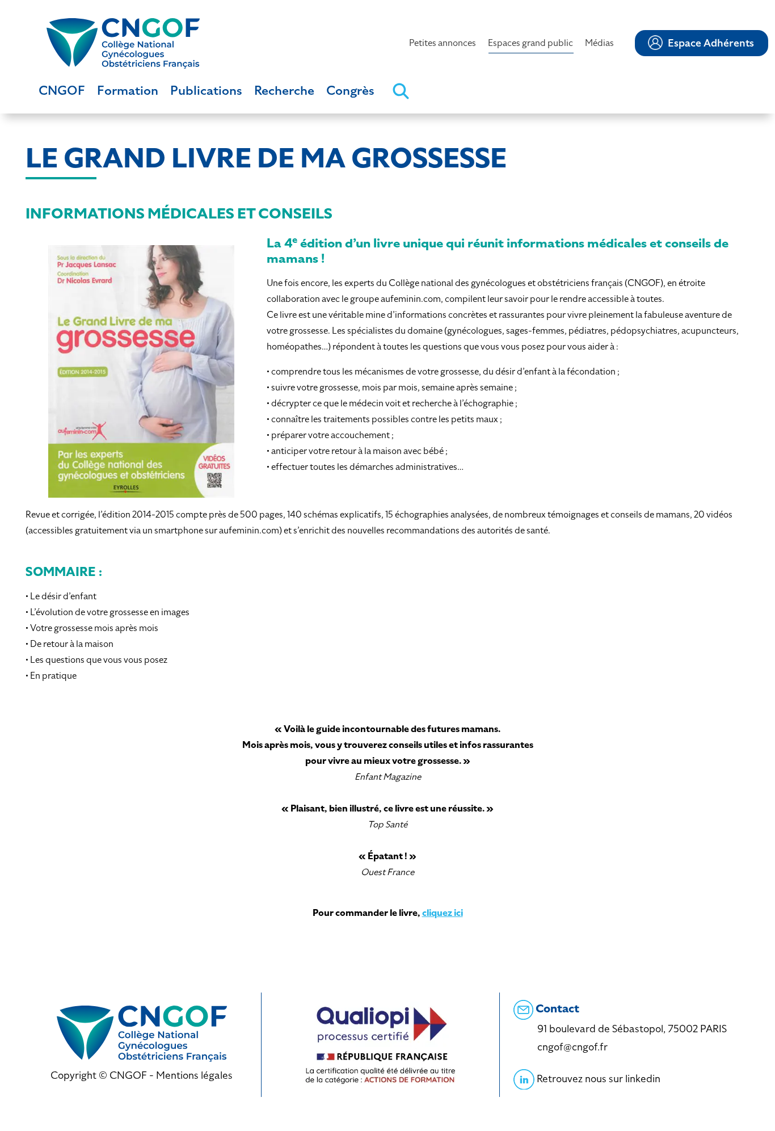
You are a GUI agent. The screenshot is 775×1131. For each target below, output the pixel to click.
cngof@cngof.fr (572, 1046)
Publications (206, 90)
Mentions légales (194, 1075)
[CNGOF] (123, 42)
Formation (127, 90)
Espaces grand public (530, 43)
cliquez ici (442, 913)
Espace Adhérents (711, 43)
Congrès (350, 90)
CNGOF (62, 90)
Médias (599, 43)
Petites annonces (442, 43)
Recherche (284, 90)
